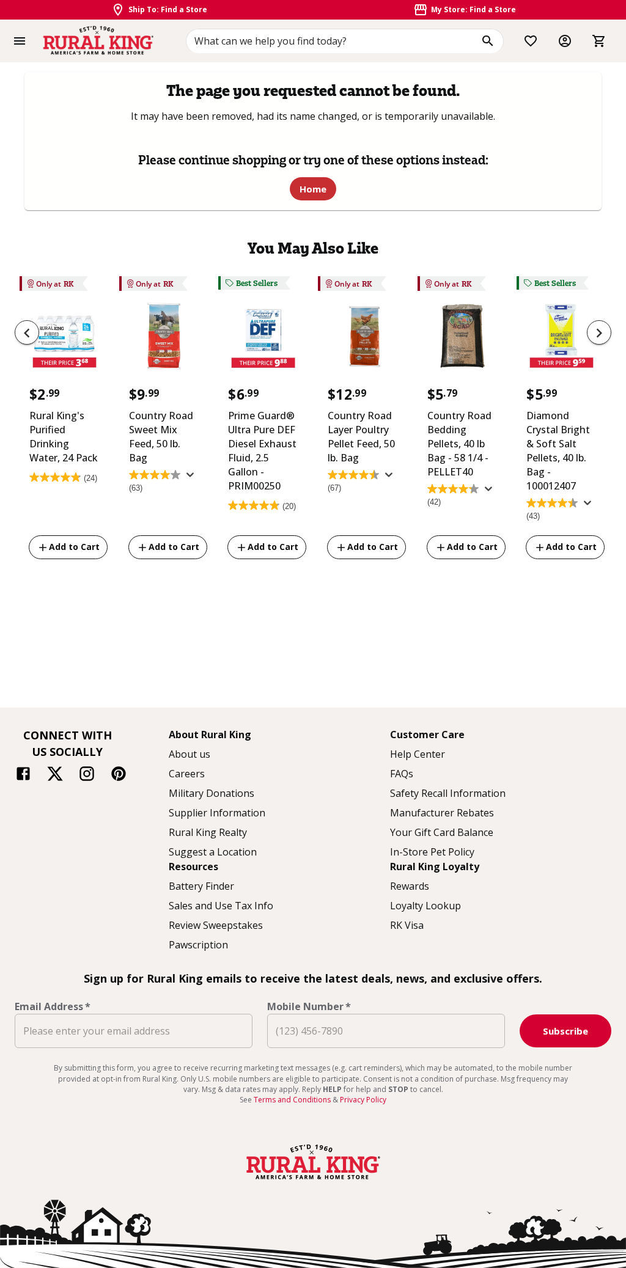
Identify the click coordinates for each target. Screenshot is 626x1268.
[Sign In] (565, 41)
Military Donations (211, 793)
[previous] (27, 332)
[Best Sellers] (263, 339)
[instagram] (86, 775)
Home (313, 189)
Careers (187, 773)
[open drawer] (19, 41)
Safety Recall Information (448, 793)
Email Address (52, 1006)
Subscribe (565, 1031)
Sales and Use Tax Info (221, 905)
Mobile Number (309, 1006)
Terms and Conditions (293, 1099)
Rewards (409, 886)
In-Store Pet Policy (432, 852)
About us (189, 754)
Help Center (417, 754)
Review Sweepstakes (216, 925)
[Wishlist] (530, 41)
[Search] (488, 41)
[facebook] (23, 775)
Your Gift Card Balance (441, 832)
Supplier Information (217, 812)
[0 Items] (599, 41)
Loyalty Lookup (425, 905)
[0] (599, 41)
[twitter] (55, 775)
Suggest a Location (213, 852)
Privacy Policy (363, 1099)
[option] (64, 419)
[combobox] (345, 41)
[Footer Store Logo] (312, 1180)
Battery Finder (201, 886)
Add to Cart (74, 547)
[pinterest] (118, 775)
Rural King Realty (208, 832)
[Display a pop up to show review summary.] (192, 478)
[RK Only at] (64, 339)
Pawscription (198, 944)
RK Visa (407, 925)
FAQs (401, 773)
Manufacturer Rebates (442, 812)
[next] (599, 332)
